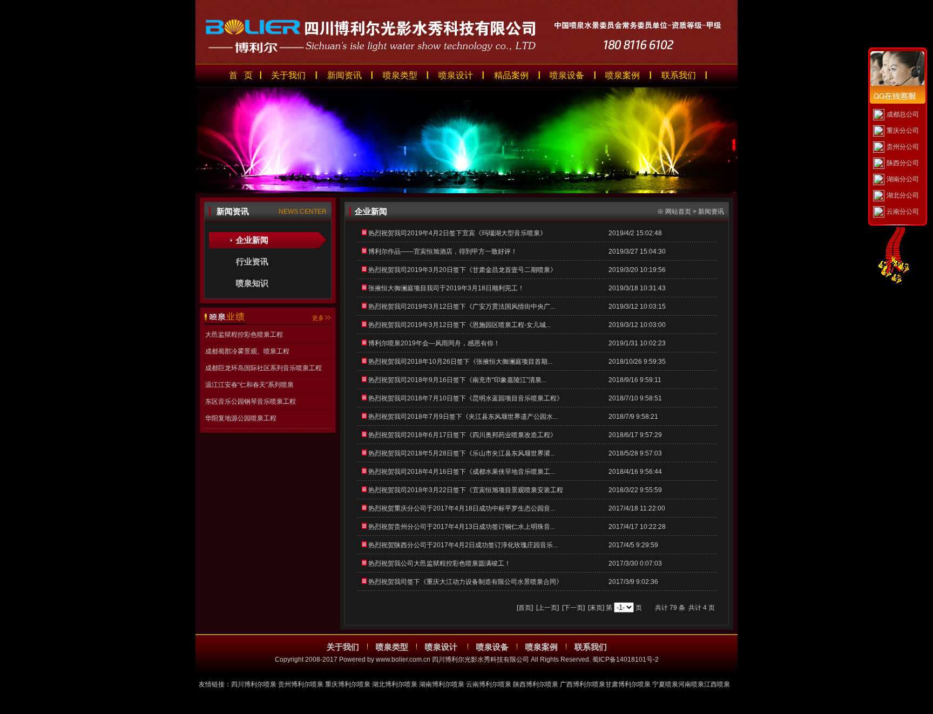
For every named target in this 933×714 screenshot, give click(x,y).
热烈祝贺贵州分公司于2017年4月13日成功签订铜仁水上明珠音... (461, 527)
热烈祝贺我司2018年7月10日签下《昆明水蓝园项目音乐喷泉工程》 (465, 398)
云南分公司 (903, 211)
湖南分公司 (903, 179)
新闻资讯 (344, 75)
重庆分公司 (903, 130)
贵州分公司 (903, 147)
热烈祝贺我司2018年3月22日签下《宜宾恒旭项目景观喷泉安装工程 (465, 490)
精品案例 (511, 75)
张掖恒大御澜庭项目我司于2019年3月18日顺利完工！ (446, 288)
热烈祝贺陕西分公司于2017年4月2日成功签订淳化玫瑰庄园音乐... (463, 545)
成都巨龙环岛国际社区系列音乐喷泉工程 (263, 368)
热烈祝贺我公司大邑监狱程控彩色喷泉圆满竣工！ (439, 563)
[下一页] (573, 607)
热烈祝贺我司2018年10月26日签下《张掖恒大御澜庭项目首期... (460, 361)
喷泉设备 (567, 75)
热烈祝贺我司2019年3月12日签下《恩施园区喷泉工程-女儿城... (459, 325)
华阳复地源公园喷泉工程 (240, 418)
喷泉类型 (400, 75)
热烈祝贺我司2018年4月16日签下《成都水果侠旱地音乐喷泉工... (461, 471)
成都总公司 (903, 114)
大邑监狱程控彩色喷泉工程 (244, 334)
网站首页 (678, 211)
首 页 (241, 75)
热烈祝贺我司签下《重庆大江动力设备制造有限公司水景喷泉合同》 (465, 582)
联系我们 (678, 75)
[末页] (596, 607)
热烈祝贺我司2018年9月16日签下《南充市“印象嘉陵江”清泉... (457, 380)
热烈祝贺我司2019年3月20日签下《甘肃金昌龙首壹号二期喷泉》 (462, 270)
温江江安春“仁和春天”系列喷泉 (249, 385)
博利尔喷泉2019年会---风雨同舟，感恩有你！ (434, 343)
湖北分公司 (903, 195)
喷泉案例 (622, 75)
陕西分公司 (903, 163)
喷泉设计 (455, 75)
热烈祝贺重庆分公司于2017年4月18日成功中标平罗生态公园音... (461, 508)
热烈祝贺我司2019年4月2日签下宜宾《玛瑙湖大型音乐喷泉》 (457, 233)
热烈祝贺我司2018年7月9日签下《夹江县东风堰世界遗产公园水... (463, 416)
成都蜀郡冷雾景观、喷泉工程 (247, 351)
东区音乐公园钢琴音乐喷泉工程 (250, 401)
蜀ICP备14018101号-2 (625, 659)
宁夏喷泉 (665, 684)
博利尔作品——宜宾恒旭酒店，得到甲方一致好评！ (442, 251)
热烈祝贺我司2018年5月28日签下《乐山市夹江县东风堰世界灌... (461, 453)
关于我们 (288, 75)
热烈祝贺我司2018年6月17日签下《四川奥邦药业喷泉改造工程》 (462, 435)
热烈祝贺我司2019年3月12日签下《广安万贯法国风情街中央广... (461, 306)
